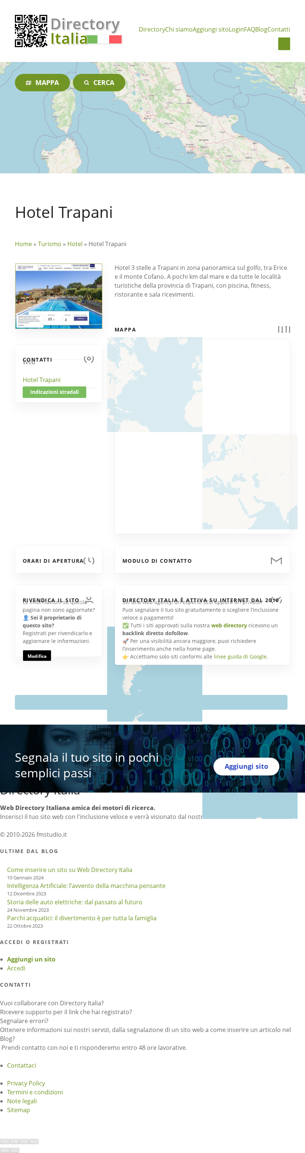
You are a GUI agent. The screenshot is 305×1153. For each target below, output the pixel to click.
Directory (152, 29)
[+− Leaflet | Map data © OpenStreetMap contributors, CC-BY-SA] (202, 432)
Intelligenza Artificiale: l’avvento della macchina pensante (86, 886)
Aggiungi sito (211, 29)
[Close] (5, 1141)
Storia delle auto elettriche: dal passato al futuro (74, 902)
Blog (261, 29)
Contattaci (21, 1065)
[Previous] (5, 1150)
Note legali (22, 1101)
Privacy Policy (26, 1083)
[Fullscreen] (24, 1141)
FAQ (249, 29)
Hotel (75, 244)
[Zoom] (34, 1141)
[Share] (14, 1141)
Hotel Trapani (42, 380)
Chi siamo (179, 29)
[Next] (14, 1150)
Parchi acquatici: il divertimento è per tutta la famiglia (82, 918)
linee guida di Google (240, 656)
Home (23, 244)
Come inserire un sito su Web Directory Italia (69, 870)
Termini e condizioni (35, 1092)
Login (236, 29)
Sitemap (18, 1110)
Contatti (278, 29)
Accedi (16, 968)
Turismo (49, 244)
